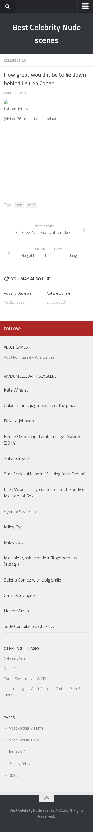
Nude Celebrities (17, 669)
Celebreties (15, 60)
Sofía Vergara (16, 458)
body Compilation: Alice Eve (29, 626)
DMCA (14, 775)
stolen (31, 204)
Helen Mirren (16, 610)
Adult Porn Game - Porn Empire (29, 357)
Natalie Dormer (59, 293)
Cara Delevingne (19, 595)
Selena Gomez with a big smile (32, 579)
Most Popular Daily (24, 740)
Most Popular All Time (26, 728)
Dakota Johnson (19, 420)
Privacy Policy (19, 764)
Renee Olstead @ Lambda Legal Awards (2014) (42, 439)
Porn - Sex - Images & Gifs (25, 679)
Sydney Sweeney (20, 511)
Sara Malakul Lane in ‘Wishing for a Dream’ (44, 473)
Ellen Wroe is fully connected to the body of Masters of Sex (45, 492)
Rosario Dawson (17, 293)
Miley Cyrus (15, 526)
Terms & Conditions (25, 752)
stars (19, 204)
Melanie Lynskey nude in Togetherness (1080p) (40, 561)
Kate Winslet (16, 389)
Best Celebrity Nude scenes (46, 33)
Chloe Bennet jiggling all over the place (40, 405)
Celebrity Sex (14, 659)
